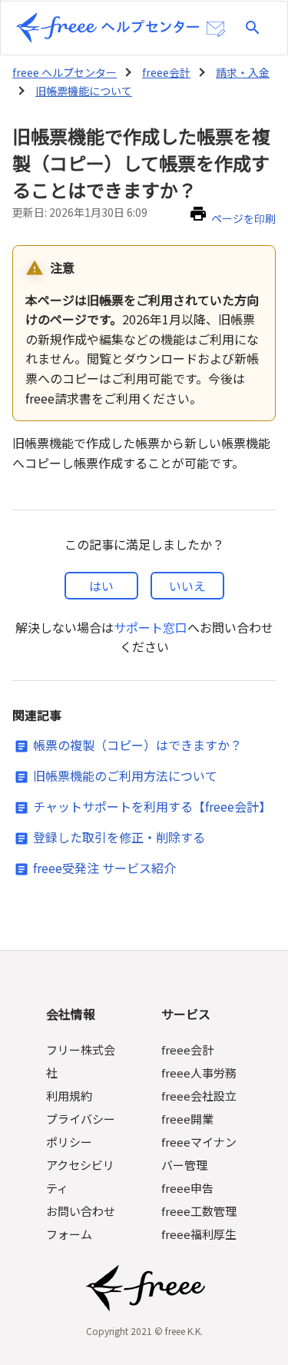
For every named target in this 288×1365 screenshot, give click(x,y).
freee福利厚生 (199, 1234)
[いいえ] (187, 585)
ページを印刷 (243, 218)
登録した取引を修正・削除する (119, 837)
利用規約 (69, 1096)
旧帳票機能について (83, 90)
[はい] (101, 585)
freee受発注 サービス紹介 (104, 868)
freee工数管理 (199, 1211)
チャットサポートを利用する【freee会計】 (152, 806)
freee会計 (166, 72)
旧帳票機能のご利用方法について (125, 775)
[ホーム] (107, 27)
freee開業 (187, 1119)
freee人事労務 (199, 1072)
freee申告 (187, 1188)
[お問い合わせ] (216, 29)
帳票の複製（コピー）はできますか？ (137, 745)
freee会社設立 (199, 1096)
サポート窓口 (150, 627)
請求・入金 (243, 72)
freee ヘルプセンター (64, 72)
